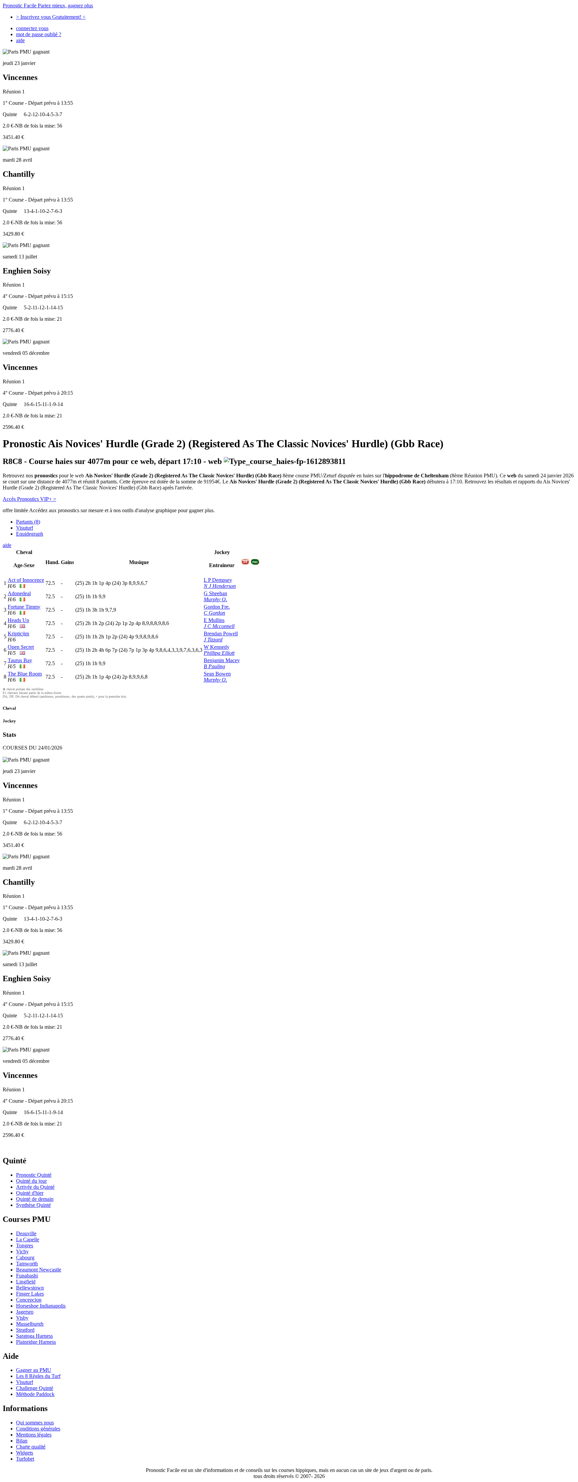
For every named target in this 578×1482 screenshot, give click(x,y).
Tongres (24, 1245)
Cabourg (25, 1257)
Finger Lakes (30, 1294)
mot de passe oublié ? (38, 34)
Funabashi (27, 1275)
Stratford (25, 1330)
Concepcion (28, 1300)
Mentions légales (34, 1434)
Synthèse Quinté (33, 1205)
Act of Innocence (26, 580)
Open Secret (21, 647)
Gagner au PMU (33, 1370)
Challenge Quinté (34, 1388)
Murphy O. (215, 599)
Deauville (26, 1233)
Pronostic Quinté (34, 1175)
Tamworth (27, 1263)
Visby (22, 1318)
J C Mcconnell (219, 626)
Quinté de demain (35, 1199)
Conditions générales (38, 1428)
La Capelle (27, 1239)
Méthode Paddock (35, 1394)
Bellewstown (30, 1288)
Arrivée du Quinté (35, 1187)
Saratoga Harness (34, 1336)
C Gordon (214, 613)
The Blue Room (25, 674)
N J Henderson (220, 586)
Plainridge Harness (36, 1342)
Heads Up (18, 620)
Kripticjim (18, 633)
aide (20, 40)
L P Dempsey (218, 580)
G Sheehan (215, 593)
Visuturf (24, 528)
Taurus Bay (20, 660)
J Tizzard (213, 639)
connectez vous (32, 28)
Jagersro (24, 1312)
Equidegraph (29, 534)
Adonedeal (19, 593)
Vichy (22, 1251)
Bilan (21, 1441)
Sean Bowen (217, 674)
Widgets (24, 1453)
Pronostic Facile (48, 5)
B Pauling (214, 666)
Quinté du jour (31, 1181)
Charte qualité (30, 1447)
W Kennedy (216, 647)
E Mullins (214, 620)
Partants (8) (28, 522)
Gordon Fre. (217, 607)
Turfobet (25, 1459)
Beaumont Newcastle (38, 1269)
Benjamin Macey (222, 660)
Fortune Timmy (24, 607)
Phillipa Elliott (219, 653)
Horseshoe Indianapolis (41, 1306)
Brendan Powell (221, 633)
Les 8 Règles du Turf (38, 1376)
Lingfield (25, 1281)
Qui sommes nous (35, 1422)
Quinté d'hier (29, 1193)
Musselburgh (29, 1324)
